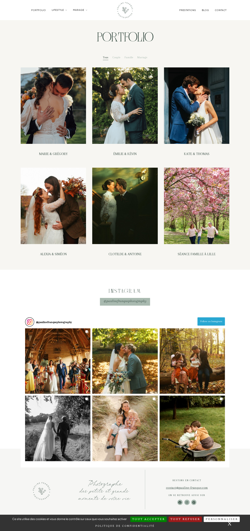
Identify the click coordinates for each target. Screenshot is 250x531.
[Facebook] (180, 502)
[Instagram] (187, 502)
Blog (205, 10)
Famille (128, 57)
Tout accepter (148, 519)
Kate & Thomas (196, 154)
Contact (221, 10)
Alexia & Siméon (53, 254)
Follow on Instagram (211, 321)
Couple (116, 57)
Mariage (78, 10)
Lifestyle (58, 10)
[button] (57, 361)
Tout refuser (185, 519)
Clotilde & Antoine (125, 254)
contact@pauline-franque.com (187, 487)
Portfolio (38, 10)
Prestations (187, 10)
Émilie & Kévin (125, 154)
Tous (105, 57)
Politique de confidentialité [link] (125, 526)
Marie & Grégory (53, 154)
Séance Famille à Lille (196, 254)
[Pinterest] (194, 502)
